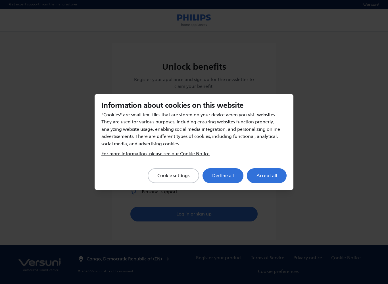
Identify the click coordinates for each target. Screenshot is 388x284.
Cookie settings (173, 175)
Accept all (266, 175)
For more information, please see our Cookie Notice (155, 154)
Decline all (223, 175)
